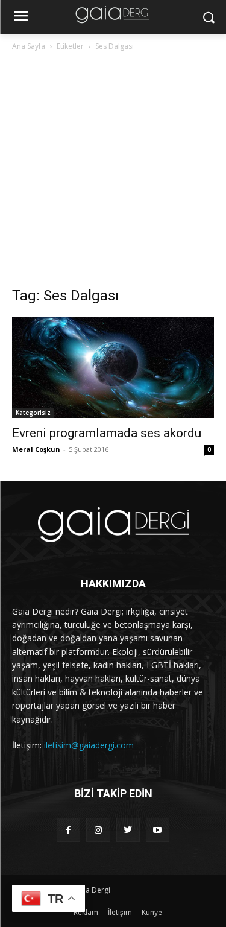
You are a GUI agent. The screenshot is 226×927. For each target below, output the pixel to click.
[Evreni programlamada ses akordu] (113, 367)
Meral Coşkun (36, 449)
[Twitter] (128, 829)
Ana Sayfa (28, 46)
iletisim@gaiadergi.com (89, 745)
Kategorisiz (33, 412)
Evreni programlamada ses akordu (106, 433)
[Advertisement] (113, 172)
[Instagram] (98, 829)
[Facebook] (68, 829)
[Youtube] (157, 829)
